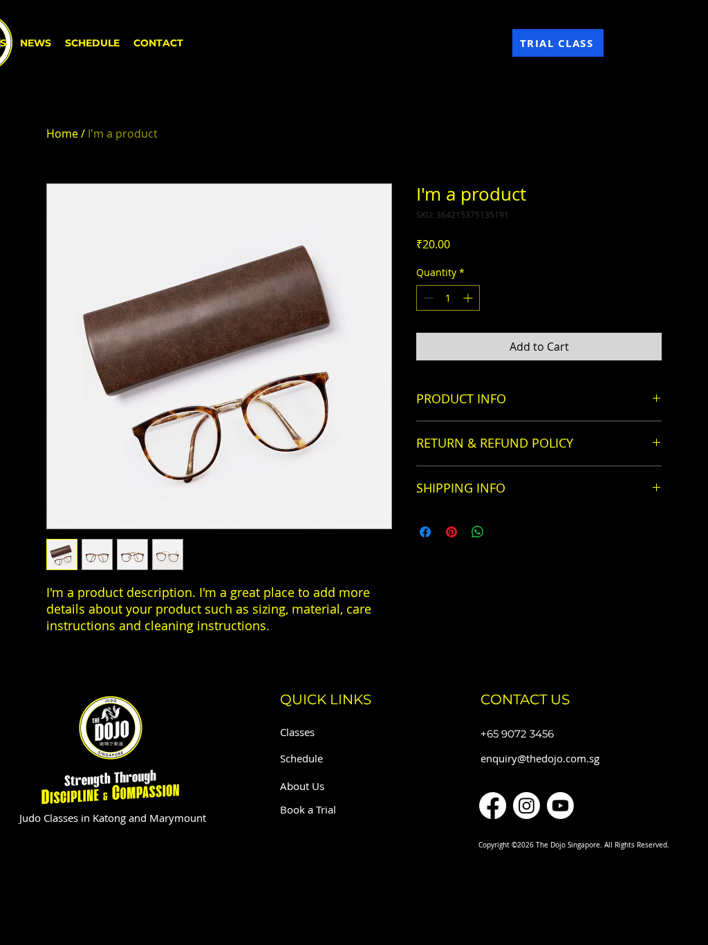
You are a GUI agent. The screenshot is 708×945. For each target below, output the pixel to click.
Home (62, 133)
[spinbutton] (448, 298)
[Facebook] (492, 805)
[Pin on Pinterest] (451, 532)
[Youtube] (560, 805)
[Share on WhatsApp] (477, 532)
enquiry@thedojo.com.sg (540, 758)
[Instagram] (526, 805)
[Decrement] (427, 298)
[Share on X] (504, 532)
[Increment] (469, 298)
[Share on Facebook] (425, 532)
